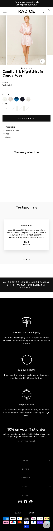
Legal (26, 486)
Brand (25, 469)
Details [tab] (8, 134)
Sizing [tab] (8, 137)
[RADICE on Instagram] (20, 501)
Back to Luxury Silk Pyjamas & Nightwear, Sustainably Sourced (28, 285)
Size (5, 104)
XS (6, 108)
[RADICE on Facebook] (25, 501)
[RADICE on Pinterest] (31, 501)
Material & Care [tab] (12, 130)
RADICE (26, 11)
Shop (26, 460)
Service (25, 478)
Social (26, 495)
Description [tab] (10, 127)
